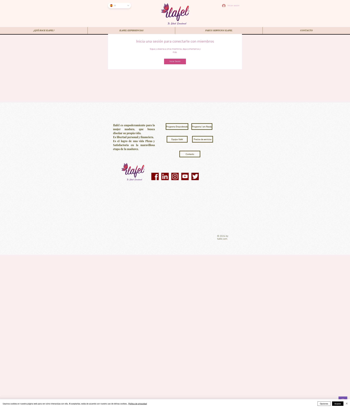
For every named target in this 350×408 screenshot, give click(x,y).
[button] (176, 126)
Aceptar (337, 403)
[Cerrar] (346, 403)
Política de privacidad (137, 403)
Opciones (324, 403)
